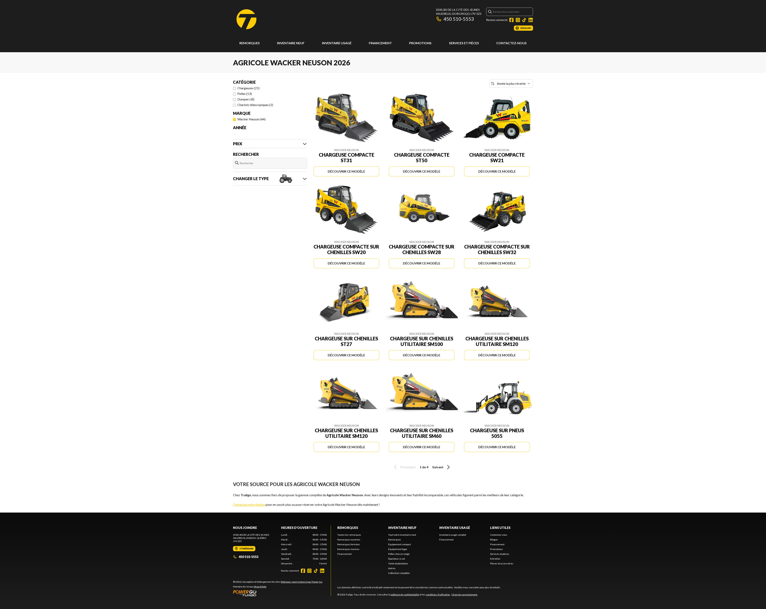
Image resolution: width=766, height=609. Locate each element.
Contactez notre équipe (249, 504)
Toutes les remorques (349, 534)
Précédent (408, 467)
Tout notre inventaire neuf (402, 534)
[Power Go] (278, 593)
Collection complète (399, 573)
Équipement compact (399, 544)
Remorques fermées (348, 544)
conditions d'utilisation (438, 594)
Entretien (495, 558)
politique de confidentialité (405, 594)
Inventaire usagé (336, 43)
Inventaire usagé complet (452, 534)
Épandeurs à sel (396, 558)
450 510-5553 (458, 19)
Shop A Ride (260, 586)
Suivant (437, 467)
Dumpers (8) (245, 99)
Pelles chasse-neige (399, 553)
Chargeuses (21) (248, 88)
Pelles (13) (244, 93)
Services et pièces (464, 43)
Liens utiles (500, 527)
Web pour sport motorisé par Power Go (301, 581)
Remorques (249, 43)
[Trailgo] (246, 19)
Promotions (420, 43)
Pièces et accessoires (501, 563)
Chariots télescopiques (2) (255, 105)
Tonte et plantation (398, 563)
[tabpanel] (304, 549)
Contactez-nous (511, 43)
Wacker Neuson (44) (251, 119)
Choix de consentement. (464, 594)
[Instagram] (517, 20)
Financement (380, 43)
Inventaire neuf (290, 43)
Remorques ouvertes (348, 539)
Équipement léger (397, 549)
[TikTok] (524, 20)
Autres (392, 568)
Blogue (494, 539)
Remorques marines (348, 549)
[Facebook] (511, 20)
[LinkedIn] (530, 20)
